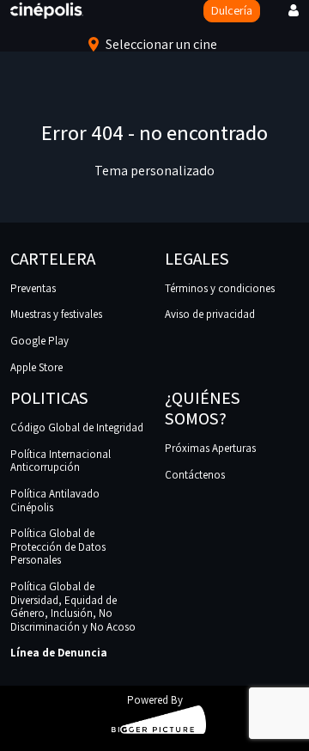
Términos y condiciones (220, 288)
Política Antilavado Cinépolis (55, 500)
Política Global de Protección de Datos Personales (58, 546)
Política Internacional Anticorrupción (60, 461)
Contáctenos (195, 474)
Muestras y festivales (56, 314)
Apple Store (36, 367)
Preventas (33, 288)
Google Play (39, 340)
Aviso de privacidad (210, 314)
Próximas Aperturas (210, 448)
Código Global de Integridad (76, 427)
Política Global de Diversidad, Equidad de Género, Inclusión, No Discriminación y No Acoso (73, 606)
